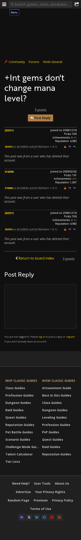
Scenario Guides (17, 439)
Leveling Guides (54, 417)
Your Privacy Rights (50, 492)
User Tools (42, 483)
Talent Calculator (19, 454)
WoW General (52, 62)
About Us (62, 483)
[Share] (76, 4)
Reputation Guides (19, 425)
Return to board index (36, 258)
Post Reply (42, 118)
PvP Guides (50, 432)
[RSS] (59, 517)
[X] (29, 517)
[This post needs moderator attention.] (65, 146)
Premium (41, 500)
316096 (9, 172)
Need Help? (21, 483)
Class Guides (15, 388)
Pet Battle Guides (19, 432)
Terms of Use (40, 509)
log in (42, 336)
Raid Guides (14, 410)
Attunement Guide (56, 388)
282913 (9, 130)
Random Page (18, 500)
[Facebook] (44, 517)
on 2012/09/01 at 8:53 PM (27, 229)
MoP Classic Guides (21, 381)
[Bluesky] (36, 517)
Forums (34, 62)
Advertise (23, 492)
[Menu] (4, 4)
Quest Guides (15, 417)
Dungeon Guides (18, 403)
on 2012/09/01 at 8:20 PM (27, 146)
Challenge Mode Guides (22, 447)
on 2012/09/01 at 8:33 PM (27, 188)
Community (17, 62)
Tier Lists (12, 461)
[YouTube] (52, 517)
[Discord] (21, 517)
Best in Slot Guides (56, 395)
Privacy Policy (62, 500)
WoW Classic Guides (58, 381)
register (70, 336)
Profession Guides (19, 395)
